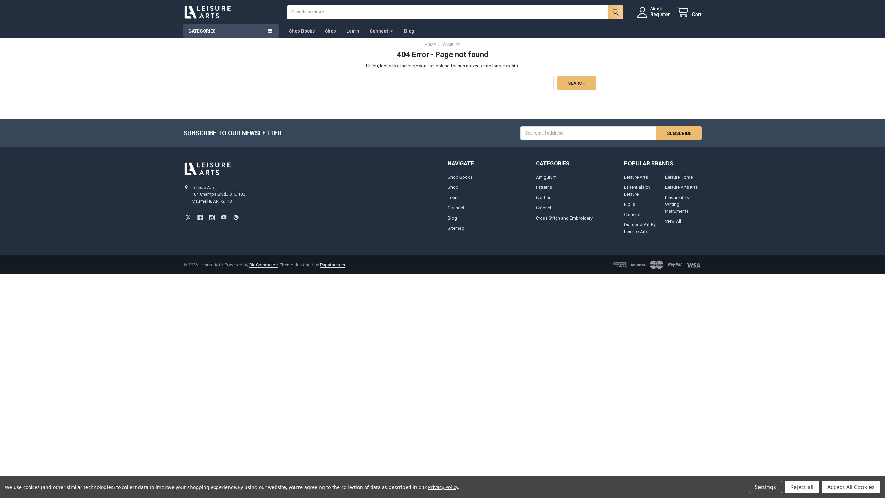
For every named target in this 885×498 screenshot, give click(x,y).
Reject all (801, 487)
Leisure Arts (636, 177)
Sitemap (456, 228)
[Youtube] (224, 217)
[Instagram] (212, 217)
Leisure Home (679, 177)
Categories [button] (201, 31)
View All (673, 221)
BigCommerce (263, 264)
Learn (352, 31)
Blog (409, 31)
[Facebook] (200, 217)
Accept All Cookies (851, 487)
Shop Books (302, 31)
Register (660, 14)
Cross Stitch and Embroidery (564, 218)
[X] (188, 217)
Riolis (629, 204)
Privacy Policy (443, 487)
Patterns (544, 187)
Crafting (544, 197)
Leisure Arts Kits (681, 187)
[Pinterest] (236, 217)
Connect (379, 31)
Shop (330, 31)
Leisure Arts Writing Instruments (677, 204)
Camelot (632, 214)
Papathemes (332, 264)
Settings (765, 487)
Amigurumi (547, 177)
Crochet (543, 207)
